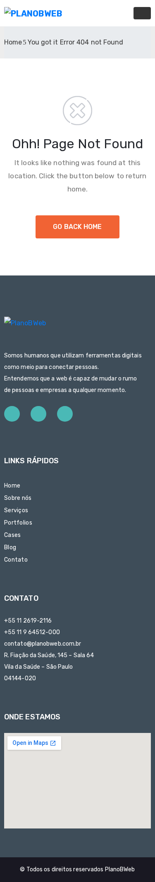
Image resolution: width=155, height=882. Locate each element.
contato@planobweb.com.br (42, 643)
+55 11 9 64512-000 (32, 632)
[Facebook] (12, 414)
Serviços (16, 510)
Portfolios (18, 522)
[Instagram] (65, 414)
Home (13, 42)
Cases (12, 535)
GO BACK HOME (77, 227)
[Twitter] (38, 414)
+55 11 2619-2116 (28, 620)
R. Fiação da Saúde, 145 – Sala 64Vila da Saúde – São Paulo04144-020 (49, 667)
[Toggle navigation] (142, 13)
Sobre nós (18, 498)
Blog (10, 547)
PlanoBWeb (120, 869)
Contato (16, 559)
